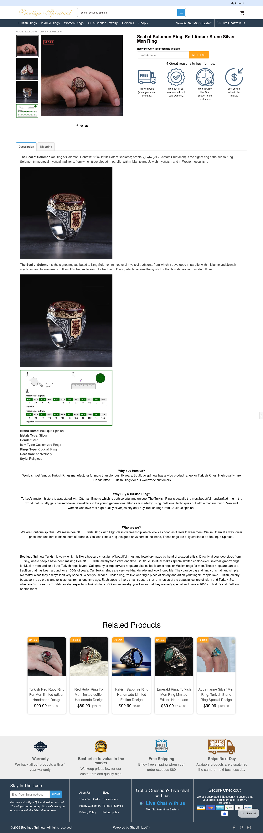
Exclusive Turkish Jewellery (44, 31)
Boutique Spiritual (33, 827)
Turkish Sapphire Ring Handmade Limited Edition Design (131, 694)
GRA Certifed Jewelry (103, 23)
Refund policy (110, 812)
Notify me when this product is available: (159, 48)
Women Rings (74, 23)
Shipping (46, 146)
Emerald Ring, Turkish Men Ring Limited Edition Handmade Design (174, 695)
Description (26, 146)
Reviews (128, 23)
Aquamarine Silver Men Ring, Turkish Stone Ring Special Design (216, 694)
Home (19, 31)
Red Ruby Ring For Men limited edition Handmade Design (89, 694)
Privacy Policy (87, 812)
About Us (84, 792)
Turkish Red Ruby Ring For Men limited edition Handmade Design (46, 694)
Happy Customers (90, 806)
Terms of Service (112, 806)
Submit (55, 794)
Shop (142, 23)
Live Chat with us (233, 23)
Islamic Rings (50, 23)
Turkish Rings (27, 23)
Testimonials (110, 799)
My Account (237, 3)
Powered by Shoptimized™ (131, 827)
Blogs (105, 792)
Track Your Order (89, 799)
